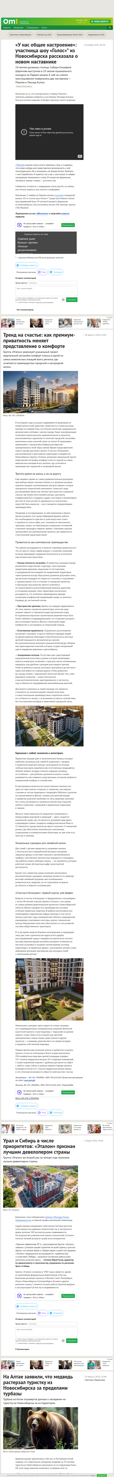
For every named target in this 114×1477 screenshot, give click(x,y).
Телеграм (57, 272)
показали (59, 195)
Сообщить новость (28, 265)
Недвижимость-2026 (96, 35)
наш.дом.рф (29, 1080)
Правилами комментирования (44, 302)
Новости (6, 27)
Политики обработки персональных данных (28, 299)
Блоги (44, 27)
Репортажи (18, 27)
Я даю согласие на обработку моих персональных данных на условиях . (36, 298)
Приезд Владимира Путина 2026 (69, 35)
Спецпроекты (33, 27)
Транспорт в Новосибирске (20, 35)
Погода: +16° (82, 21)
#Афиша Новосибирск (24, 86)
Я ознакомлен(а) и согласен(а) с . (35, 302)
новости (65, 213)
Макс (44, 272)
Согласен (102, 1475)
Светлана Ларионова (95, 1379)
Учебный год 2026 (44, 35)
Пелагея (20, 164)
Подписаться (68, 225)
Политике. (93, 1475)
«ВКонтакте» (42, 213)
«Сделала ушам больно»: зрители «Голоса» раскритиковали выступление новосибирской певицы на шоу (31, 250)
